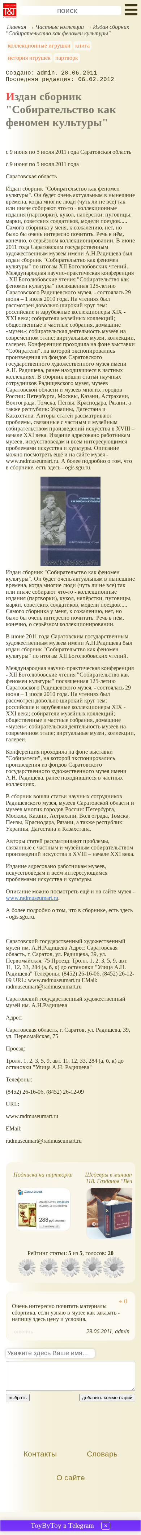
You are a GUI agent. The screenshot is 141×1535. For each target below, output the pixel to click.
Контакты (40, 1454)
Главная (16, 27)
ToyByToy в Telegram (62, 1525)
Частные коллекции (59, 27)
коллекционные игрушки (39, 46)
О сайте (70, 1477)
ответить (23, 1331)
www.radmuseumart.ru (32, 898)
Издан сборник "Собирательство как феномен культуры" (67, 30)
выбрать (18, 1397)
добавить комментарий (107, 1397)
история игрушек (29, 58)
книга (82, 46)
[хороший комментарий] (122, 1301)
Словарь (102, 1454)
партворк (66, 58)
